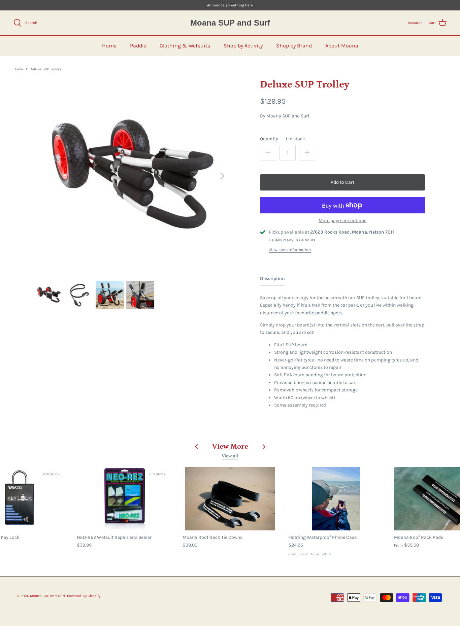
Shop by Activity (243, 45)
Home (109, 45)
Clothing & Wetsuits (185, 45)
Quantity (282, 139)
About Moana (341, 45)
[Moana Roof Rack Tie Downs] (230, 498)
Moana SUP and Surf (287, 116)
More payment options (342, 220)
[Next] (222, 176)
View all (230, 456)
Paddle (138, 45)
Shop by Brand (294, 45)
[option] (132, 175)
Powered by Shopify (83, 596)
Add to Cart (342, 182)
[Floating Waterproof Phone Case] (336, 498)
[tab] (272, 280)
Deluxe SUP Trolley (45, 69)
